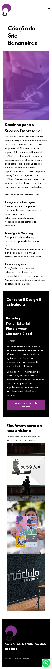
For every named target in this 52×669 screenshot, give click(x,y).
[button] (46, 663)
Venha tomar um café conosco (26, 404)
